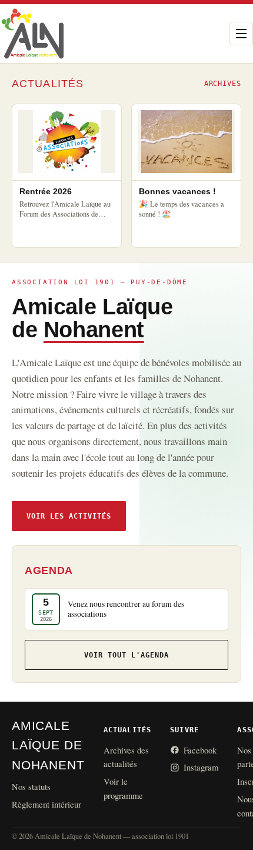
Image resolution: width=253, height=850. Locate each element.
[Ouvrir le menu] (241, 33)
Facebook (200, 750)
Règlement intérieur (46, 804)
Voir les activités (68, 516)
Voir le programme (123, 788)
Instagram (201, 767)
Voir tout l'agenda (126, 654)
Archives (222, 83)
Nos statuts (31, 786)
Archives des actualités (126, 757)
